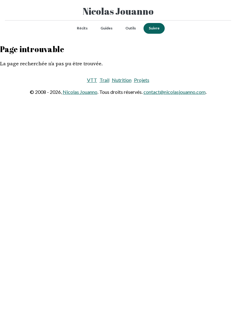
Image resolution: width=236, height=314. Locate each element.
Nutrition (122, 80)
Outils (130, 28)
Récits (82, 28)
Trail (104, 80)
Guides (106, 28)
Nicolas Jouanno (118, 11)
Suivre (154, 28)
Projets (141, 80)
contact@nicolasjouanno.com (175, 92)
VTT (92, 80)
